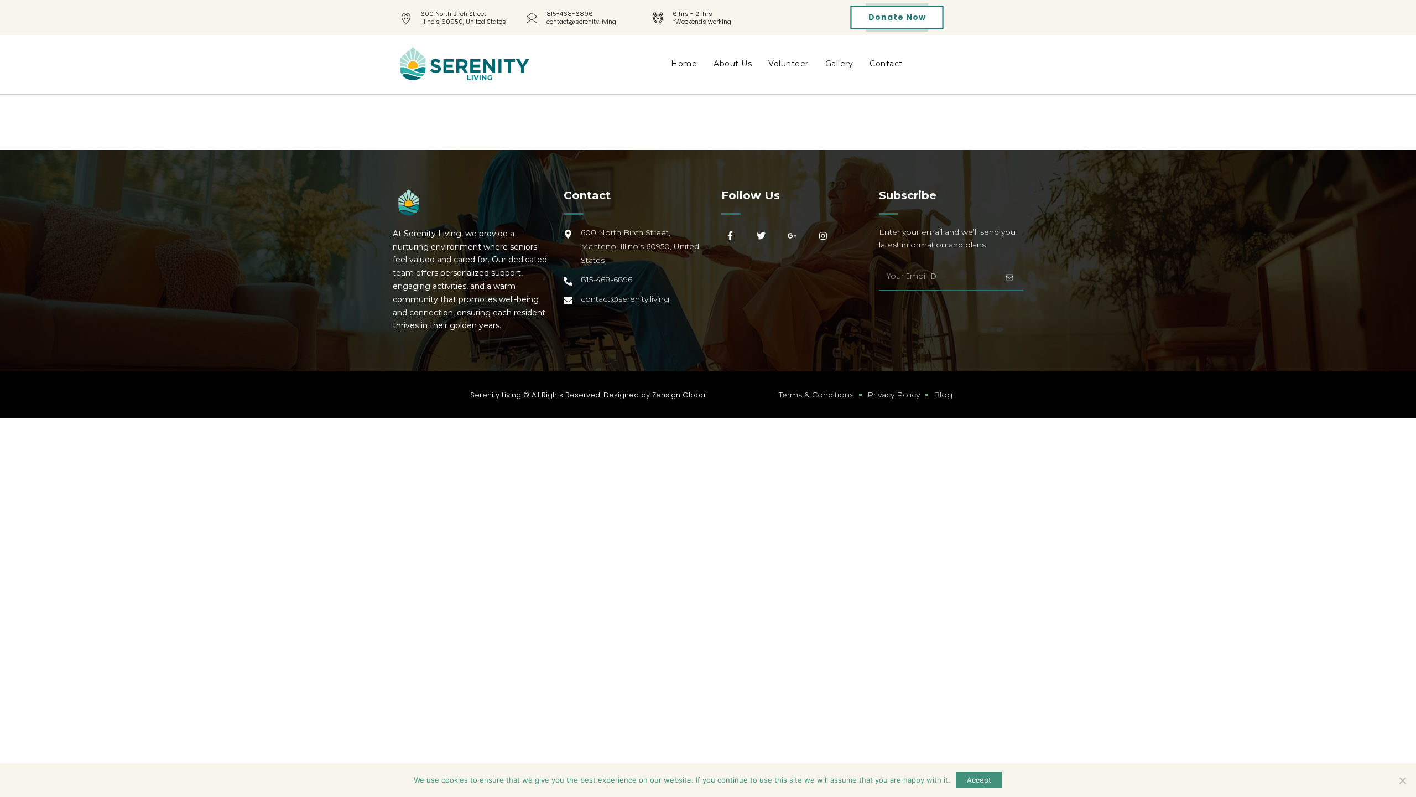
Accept (979, 779)
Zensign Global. (680, 395)
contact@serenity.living (581, 21)
